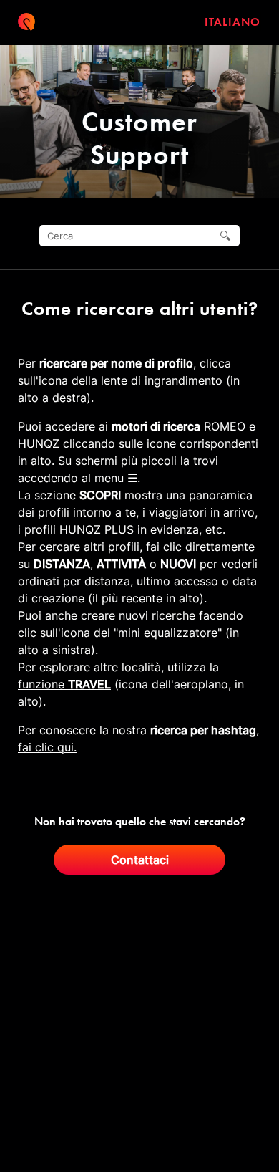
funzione (64, 684)
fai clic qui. (47, 747)
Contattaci (140, 859)
